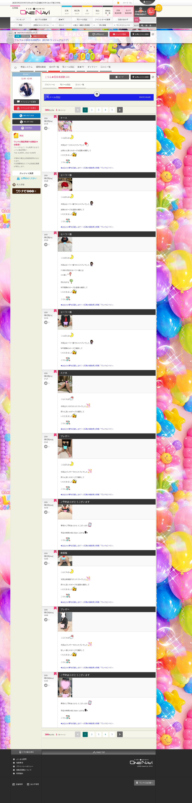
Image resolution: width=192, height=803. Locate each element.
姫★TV (61, 20)
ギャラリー (92, 67)
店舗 (136, 20)
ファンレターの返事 (102, 20)
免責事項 (19, 763)
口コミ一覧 (106, 67)
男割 (20, 25)
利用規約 (19, 773)
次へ (120, 110)
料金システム (27, 67)
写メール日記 (82, 20)
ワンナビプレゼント (152, 9)
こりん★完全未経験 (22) (57, 77)
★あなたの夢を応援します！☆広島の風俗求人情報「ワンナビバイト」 (88, 168)
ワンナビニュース (123, 25)
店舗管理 (19, 784)
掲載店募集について (23, 770)
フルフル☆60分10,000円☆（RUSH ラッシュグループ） (42, 40)
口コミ (61, 25)
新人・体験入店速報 (82, 25)
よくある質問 (21, 759)
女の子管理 (34, 784)
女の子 (136, 25)
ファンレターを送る (28, 108)
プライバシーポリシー (24, 766)
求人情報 (102, 25)
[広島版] (35, 15)
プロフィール (50, 85)
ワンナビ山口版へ (146, 783)
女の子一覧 (54, 67)
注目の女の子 (123, 20)
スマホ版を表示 (28, 752)
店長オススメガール (41, 25)
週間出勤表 (41, 67)
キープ (127, 3)
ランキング (20, 20)
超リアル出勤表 (41, 20)
